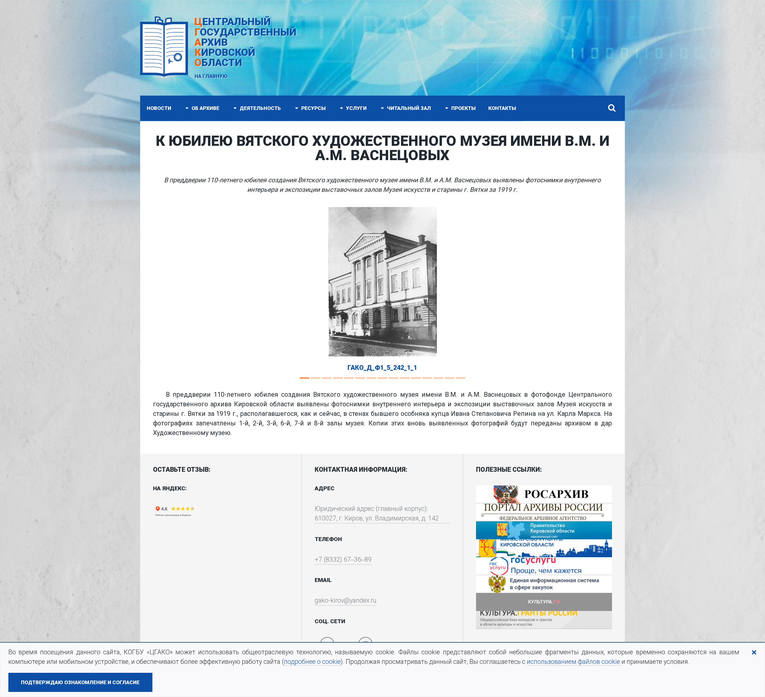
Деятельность (259, 108)
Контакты (502, 108)
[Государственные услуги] (544, 566)
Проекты (463, 108)
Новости (159, 108)
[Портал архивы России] (544, 512)
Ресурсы (313, 108)
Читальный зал (408, 108)
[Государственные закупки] (544, 584)
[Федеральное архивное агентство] (544, 494)
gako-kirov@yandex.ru (346, 600)
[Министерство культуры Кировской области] (544, 548)
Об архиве (204, 108)
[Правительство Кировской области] (544, 530)
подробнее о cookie (312, 661)
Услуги (356, 108)
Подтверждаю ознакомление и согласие (80, 682)
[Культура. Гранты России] (544, 620)
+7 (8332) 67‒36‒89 (343, 559)
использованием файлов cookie (574, 661)
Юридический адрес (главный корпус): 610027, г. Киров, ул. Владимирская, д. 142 (377, 513)
